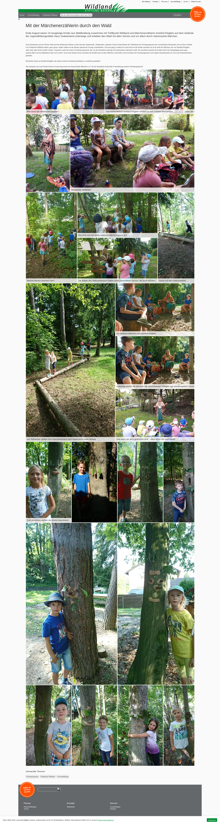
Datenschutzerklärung (106, 820)
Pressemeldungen (30, 807)
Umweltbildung (33, 15)
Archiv (26, 809)
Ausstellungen (115, 807)
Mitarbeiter (71, 807)
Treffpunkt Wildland (50, 15)
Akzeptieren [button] (212, 820)
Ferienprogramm (32, 777)
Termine (113, 809)
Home (22, 15)
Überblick (177, 15)
